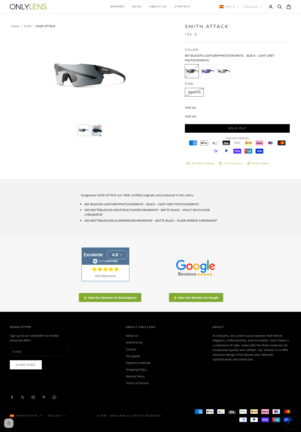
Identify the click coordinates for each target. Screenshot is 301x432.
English (251, 6)
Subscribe (26, 364)
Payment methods (138, 363)
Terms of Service (137, 383)
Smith (28, 26)
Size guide (133, 356)
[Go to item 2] (96, 130)
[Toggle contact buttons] (292, 423)
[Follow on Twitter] (22, 397)
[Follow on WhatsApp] (54, 397)
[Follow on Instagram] (33, 397)
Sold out (237, 128)
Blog (136, 6)
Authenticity (134, 342)
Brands (117, 6)
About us (158, 6)
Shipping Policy (136, 369)
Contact (182, 6)
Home (15, 26)
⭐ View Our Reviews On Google (195, 298)
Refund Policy (135, 376)
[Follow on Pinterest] (44, 397)
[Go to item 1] (83, 130)
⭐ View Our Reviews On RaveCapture (110, 298)
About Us (132, 336)
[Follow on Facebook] (12, 397)
